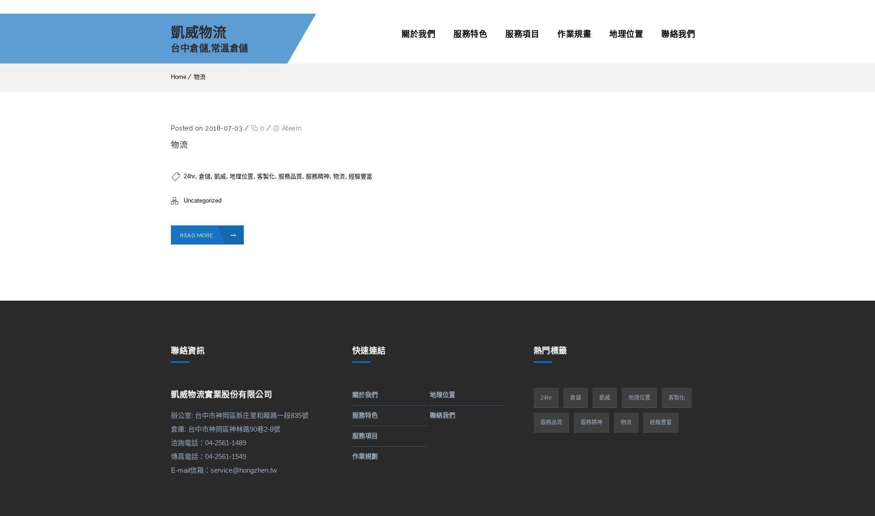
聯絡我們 (678, 34)
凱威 (220, 176)
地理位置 (626, 34)
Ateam (292, 128)
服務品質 (290, 176)
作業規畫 (574, 34)
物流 (200, 76)
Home (178, 76)
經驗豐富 (360, 176)
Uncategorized (202, 200)
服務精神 (317, 176)
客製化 (266, 176)
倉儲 (205, 176)
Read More (197, 235)
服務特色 (470, 34)
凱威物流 (198, 33)
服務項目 (522, 34)
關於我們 (418, 34)
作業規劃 (365, 456)
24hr (189, 176)
